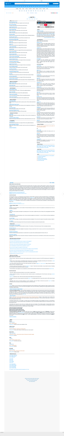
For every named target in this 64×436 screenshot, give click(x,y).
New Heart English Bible (13, 76)
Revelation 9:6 (39, 74)
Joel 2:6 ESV (11, 360)
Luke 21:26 (38, 92)
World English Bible (12, 85)
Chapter (53, 182)
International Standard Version (14, 71)
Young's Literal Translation (13, 94)
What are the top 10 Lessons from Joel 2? (16, 253)
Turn (43, 147)
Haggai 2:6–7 (38, 263)
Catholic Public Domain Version (14, 104)
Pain (42, 146)
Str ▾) (16, 20)
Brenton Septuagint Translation (14, 124)
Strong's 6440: (11, 335)
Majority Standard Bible (12, 82)
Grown (38, 146)
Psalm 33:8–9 (51, 268)
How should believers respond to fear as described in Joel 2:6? (19, 245)
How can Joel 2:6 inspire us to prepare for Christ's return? (19, 247)
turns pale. (48, 34)
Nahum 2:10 (38, 70)
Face (45, 145)
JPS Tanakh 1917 (12, 121)
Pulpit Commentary (12, 295)
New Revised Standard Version (14, 110)
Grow (54, 145)
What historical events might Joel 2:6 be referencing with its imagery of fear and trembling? (24, 248)
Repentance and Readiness (13, 231)
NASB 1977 (11, 44)
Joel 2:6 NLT (11, 359)
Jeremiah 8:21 (39, 139)
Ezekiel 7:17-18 (39, 96)
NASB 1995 (11, 41)
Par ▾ (15, 20)
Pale (47, 146)
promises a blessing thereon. (42, 158)
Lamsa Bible (11, 114)
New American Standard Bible (13, 39)
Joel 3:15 (22, 312)
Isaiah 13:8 (38, 78)
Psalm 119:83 (39, 130)
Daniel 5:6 (38, 120)
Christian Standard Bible (13, 54)
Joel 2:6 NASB (11, 361)
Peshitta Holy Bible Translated (14, 117)
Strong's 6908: (11, 351)
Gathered (51, 145)
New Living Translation (12, 24)
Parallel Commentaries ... (13, 316)
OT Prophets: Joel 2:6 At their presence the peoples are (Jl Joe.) (19, 369)
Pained (45, 146)
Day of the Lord (12, 214)
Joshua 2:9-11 (39, 47)
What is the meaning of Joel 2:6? (15, 239)
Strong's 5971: (11, 324)
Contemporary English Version (14, 61)
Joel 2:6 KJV (11, 362)
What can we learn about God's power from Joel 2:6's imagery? (19, 242)
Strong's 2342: (11, 329)
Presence (38, 147)
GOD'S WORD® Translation (13, 66)
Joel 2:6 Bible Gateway (12, 356)
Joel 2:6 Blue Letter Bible (13, 355)
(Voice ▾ (42, 20)
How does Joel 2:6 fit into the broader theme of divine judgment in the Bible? (21, 250)
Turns (45, 147)
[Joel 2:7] (63, 195)
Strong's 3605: (11, 340)
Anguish (38, 145)
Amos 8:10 (38, 111)
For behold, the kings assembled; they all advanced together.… (18, 193)
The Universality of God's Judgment (14, 225)
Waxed (47, 147)
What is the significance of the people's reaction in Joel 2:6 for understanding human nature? (24, 251)
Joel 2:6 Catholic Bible (12, 367)
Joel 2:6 (10, 285)
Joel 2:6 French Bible (12, 366)
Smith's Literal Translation (13, 96)
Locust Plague (12, 218)
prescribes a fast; (40, 157)
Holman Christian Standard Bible (14, 56)
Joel (10, 206)
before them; (41, 34)
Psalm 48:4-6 (39, 58)
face (46, 34)
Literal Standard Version (13, 89)
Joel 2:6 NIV (11, 358)
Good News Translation (12, 68)
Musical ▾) (44, 20)
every (44, 34)
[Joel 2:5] (1, 195)
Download (53, 37)
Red (40, 147)
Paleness (50, 146)
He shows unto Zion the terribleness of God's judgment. (45, 155)
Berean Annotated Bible (13, 51)
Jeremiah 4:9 (39, 107)
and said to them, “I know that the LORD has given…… (17, 192)
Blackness (42, 145)
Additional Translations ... (13, 127)
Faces (47, 145)
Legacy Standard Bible (12, 46)
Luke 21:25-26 (43, 263)
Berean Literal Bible (12, 91)
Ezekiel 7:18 (30, 278)
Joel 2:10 (24, 294)
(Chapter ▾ (13, 20)
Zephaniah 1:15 (39, 82)
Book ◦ (51, 182)
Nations (50, 33)
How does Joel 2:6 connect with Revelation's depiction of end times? (20, 244)
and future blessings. (41, 160)
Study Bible (11, 182)
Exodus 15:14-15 (39, 42)
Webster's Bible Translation (13, 78)
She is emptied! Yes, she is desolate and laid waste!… (17, 203)
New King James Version (13, 36)
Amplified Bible (11, 49)
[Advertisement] (32, 176)
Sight (42, 147)
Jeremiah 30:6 (39, 65)
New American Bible (12, 107)
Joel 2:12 (50, 280)
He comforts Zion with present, (42, 159)
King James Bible (12, 34)
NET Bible (10, 73)
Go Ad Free (2, 432)
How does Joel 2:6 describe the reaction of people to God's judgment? (21, 241)
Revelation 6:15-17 (12, 200)
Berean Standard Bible (12, 29)
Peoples (53, 146)
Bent (40, 145)
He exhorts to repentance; (42, 156)
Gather (49, 145)
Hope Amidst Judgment (13, 234)
